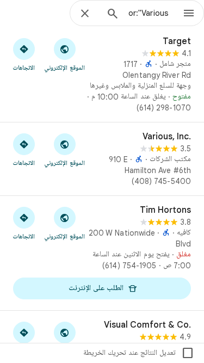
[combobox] (148, 13)
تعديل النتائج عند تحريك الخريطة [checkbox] (138, 353)
